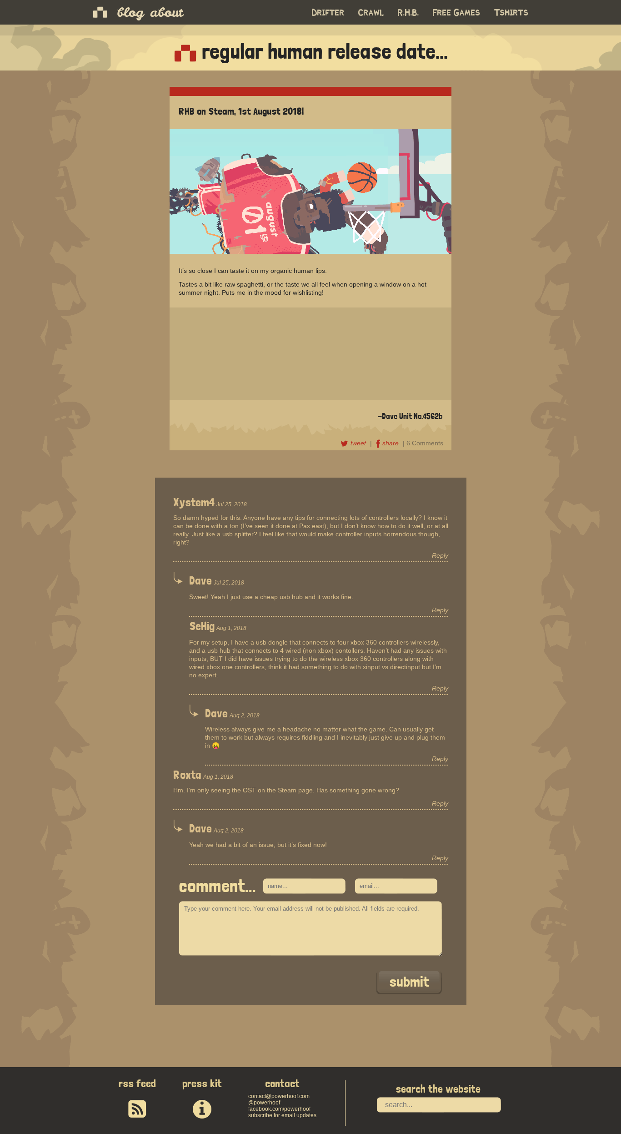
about (166, 12)
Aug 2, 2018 (245, 715)
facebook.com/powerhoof (279, 1109)
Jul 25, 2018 (231, 504)
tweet (359, 443)
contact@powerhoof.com (279, 1096)
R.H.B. (408, 13)
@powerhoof (264, 1102)
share (391, 443)
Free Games (457, 13)
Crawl (371, 13)
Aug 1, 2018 (231, 628)
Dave (200, 580)
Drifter (328, 13)
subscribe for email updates (282, 1115)
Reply (440, 555)
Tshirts (511, 13)
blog (130, 12)
